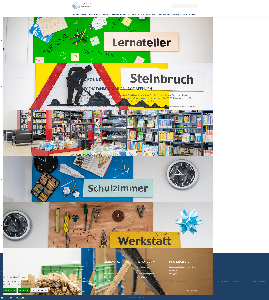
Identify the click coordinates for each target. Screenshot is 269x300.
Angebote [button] (105, 14)
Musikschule (133, 14)
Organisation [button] (86, 14)
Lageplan (107, 270)
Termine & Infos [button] (164, 14)
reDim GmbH (141, 297)
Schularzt (140, 270)
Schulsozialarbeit (143, 267)
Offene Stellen (189, 14)
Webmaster (173, 270)
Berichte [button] (75, 14)
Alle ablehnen (23, 290)
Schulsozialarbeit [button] (148, 14)
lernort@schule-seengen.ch (91, 142)
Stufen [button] (97, 14)
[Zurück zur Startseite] (81, 6)
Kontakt (107, 267)
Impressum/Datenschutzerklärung (182, 267)
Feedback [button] (177, 14)
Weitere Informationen (134, 294)
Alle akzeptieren (10, 290)
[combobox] (185, 6)
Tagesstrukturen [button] (118, 14)
